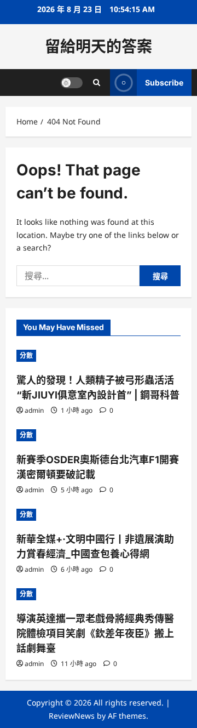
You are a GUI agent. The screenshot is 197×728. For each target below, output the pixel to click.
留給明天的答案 (98, 46)
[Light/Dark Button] (72, 82)
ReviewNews (72, 715)
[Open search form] (96, 82)
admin (34, 410)
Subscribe (164, 82)
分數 (26, 355)
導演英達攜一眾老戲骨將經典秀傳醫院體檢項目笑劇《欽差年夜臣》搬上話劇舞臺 (95, 633)
